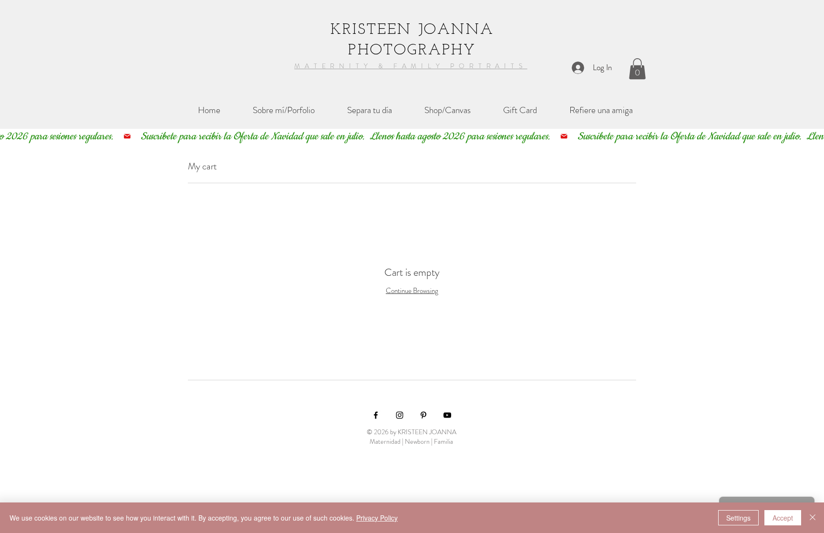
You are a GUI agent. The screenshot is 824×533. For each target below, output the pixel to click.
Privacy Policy (377, 518)
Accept (782, 518)
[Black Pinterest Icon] (423, 415)
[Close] (812, 517)
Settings (738, 518)
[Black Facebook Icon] (376, 415)
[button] (637, 68)
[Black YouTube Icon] (447, 415)
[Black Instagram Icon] (399, 415)
